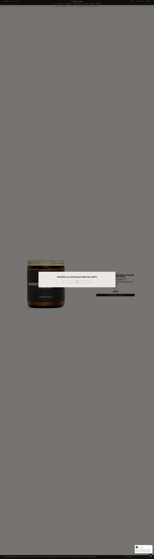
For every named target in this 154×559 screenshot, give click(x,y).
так (77, 281)
